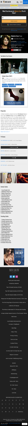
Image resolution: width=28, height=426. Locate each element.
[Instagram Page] (16, 276)
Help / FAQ (14, 331)
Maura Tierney (6, 193)
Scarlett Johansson (7, 223)
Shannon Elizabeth (7, 231)
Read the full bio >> (5, 131)
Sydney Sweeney (7, 219)
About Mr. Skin (14, 366)
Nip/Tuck (3, 154)
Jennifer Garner (6, 204)
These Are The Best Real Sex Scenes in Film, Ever (14, 298)
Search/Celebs (14, 7)
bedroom (4, 84)
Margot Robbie (6, 226)
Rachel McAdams (7, 200)
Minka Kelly (6, 239)
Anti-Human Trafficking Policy (14, 358)
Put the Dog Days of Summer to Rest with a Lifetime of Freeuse (14, 304)
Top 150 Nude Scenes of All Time (14, 291)
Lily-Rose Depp (6, 195)
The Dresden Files (5, 140)
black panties (11, 84)
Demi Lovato (6, 198)
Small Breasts (21, 42)
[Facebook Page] (11, 276)
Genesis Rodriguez (7, 234)
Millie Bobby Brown (7, 236)
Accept (25, 424)
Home (2, 7)
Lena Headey (6, 190)
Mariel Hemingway (7, 211)
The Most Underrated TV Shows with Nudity (14, 309)
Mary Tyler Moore (7, 208)
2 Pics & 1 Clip (13, 147)
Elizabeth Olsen (6, 229)
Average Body (18, 43)
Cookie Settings (14, 347)
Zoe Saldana (6, 224)
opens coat (5, 86)
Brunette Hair (14, 42)
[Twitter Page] (14, 276)
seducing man (12, 86)
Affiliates (14, 370)
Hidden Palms (4, 144)
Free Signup (14, 21)
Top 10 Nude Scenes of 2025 (14, 287)
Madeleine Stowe (7, 191)
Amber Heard (6, 237)
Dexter (2, 150)
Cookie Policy (14, 343)
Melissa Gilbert (6, 213)
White (23, 41)
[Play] (14, 66)
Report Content (14, 354)
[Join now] (25, 2)
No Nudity (19, 41)
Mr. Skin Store (14, 385)
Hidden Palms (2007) (7, 76)
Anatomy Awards (14, 283)
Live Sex (14, 392)
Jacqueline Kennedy (7, 206)
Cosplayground (14, 377)
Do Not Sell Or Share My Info (14, 350)
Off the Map (4, 165)
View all (9, 172)
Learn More (10, 423)
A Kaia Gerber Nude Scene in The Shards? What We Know (14, 315)
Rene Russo (6, 196)
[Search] (17, 2)
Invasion (3, 161)
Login (21, 2)
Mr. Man (14, 389)
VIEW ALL (19, 411)
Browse (7, 7)
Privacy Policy (20, 29)
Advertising (14, 373)
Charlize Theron (6, 242)
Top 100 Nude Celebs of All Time (14, 294)
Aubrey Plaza (6, 228)
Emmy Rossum (6, 241)
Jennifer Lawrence (7, 221)
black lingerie (18, 84)
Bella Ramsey (6, 209)
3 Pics (13, 157)
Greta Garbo (6, 203)
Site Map (14, 328)
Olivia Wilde (6, 232)
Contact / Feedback (14, 324)
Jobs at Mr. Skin (14, 381)
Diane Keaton (6, 201)
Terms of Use (14, 30)
